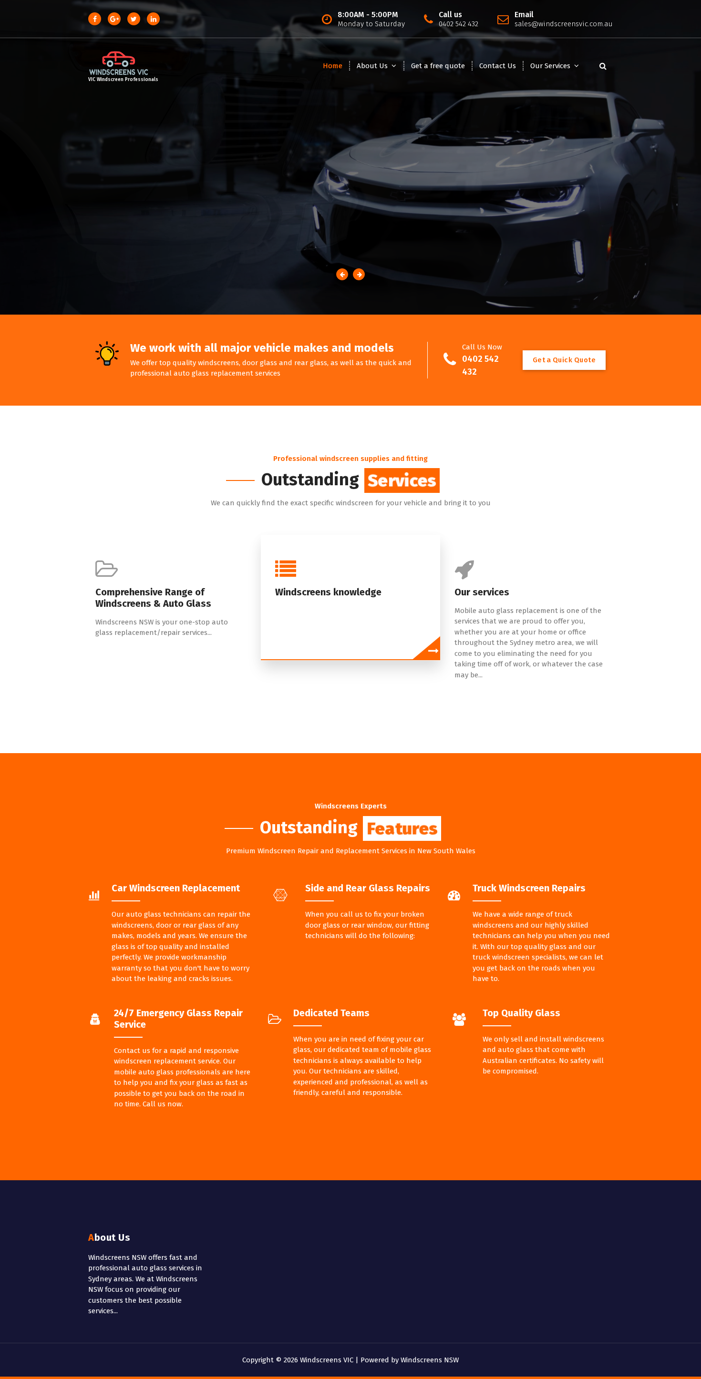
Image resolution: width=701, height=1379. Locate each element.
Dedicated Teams (331, 1013)
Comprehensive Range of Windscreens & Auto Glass (153, 597)
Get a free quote (438, 65)
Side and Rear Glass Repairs (367, 888)
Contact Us (497, 65)
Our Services (550, 65)
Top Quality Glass (521, 1013)
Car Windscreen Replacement (176, 888)
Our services (481, 592)
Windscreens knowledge (328, 592)
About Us (372, 65)
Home (332, 65)
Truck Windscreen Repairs (529, 888)
